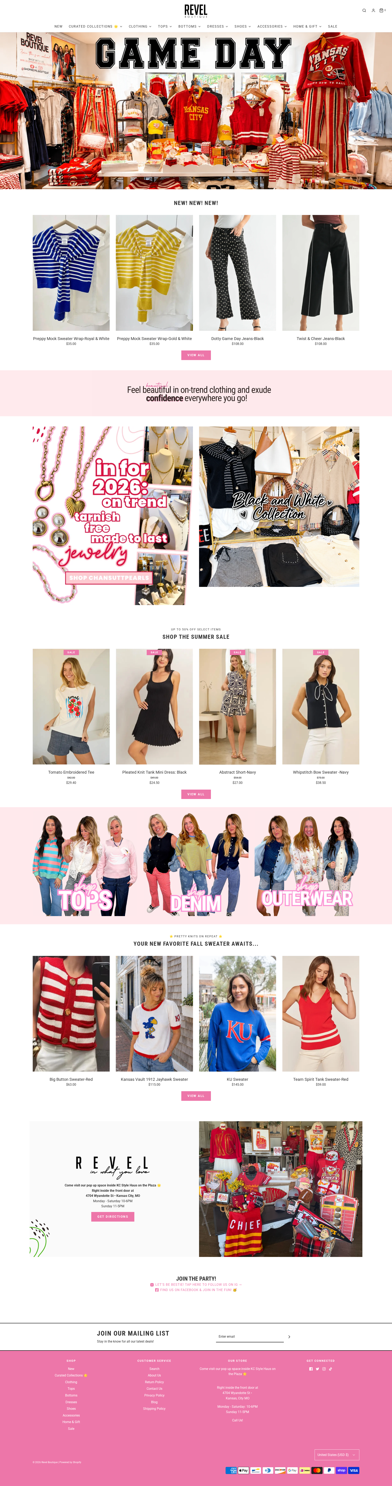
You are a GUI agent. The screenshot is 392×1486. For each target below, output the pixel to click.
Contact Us (154, 1389)
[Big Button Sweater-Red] (71, 1013)
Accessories (71, 1415)
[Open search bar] (364, 10)
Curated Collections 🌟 (71, 1375)
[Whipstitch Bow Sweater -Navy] (321, 706)
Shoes (71, 1409)
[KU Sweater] (237, 1013)
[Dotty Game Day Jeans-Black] (237, 273)
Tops (71, 1389)
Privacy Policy (154, 1395)
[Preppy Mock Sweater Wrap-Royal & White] (71, 273)
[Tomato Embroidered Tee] (71, 706)
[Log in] (373, 10)
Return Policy (154, 1382)
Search (154, 1369)
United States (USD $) (333, 1455)
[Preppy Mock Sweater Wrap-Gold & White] (154, 273)
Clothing (71, 1382)
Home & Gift (71, 1422)
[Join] (289, 1336)
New (59, 26)
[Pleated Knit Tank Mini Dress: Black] (154, 706)
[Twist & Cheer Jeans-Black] (321, 273)
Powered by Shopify (70, 1462)
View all (196, 355)
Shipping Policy (154, 1409)
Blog (154, 1402)
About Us (154, 1375)
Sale (332, 26)
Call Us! (237, 1420)
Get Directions (112, 1217)
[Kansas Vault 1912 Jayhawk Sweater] (154, 1013)
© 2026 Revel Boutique (45, 1462)
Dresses (71, 1402)
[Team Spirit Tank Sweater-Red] (321, 1013)
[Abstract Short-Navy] (237, 706)
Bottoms (71, 1395)
